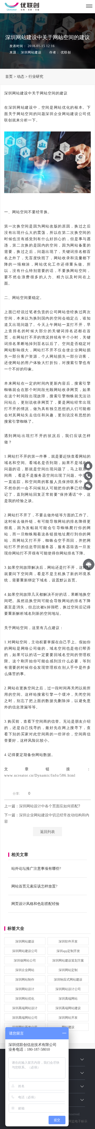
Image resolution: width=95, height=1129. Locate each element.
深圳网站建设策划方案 (68, 960)
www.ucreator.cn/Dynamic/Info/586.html (39, 775)
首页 (9, 77)
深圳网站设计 (24, 989)
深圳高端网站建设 (68, 1008)
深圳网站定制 (68, 970)
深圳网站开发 (68, 1017)
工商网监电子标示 (74, 1121)
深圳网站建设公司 (24, 951)
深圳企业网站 (24, 970)
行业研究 (35, 77)
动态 (20, 77)
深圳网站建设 (24, 941)
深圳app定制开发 (68, 951)
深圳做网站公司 (25, 960)
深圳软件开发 (68, 941)
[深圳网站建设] (89, 6)
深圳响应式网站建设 (68, 979)
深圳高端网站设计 (24, 1008)
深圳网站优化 (24, 998)
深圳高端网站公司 (24, 1017)
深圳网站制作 (24, 979)
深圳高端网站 (68, 998)
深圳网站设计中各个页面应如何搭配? (49, 805)
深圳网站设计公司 (68, 989)
